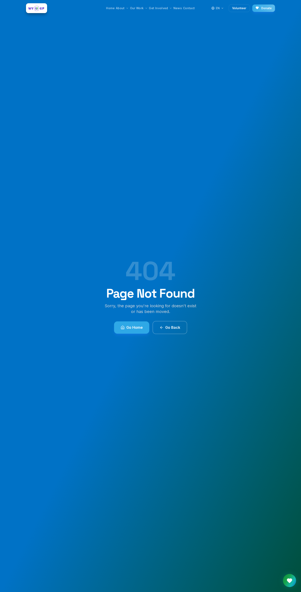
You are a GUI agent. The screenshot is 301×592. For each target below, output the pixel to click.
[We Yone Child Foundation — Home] (36, 8)
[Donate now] (289, 580)
